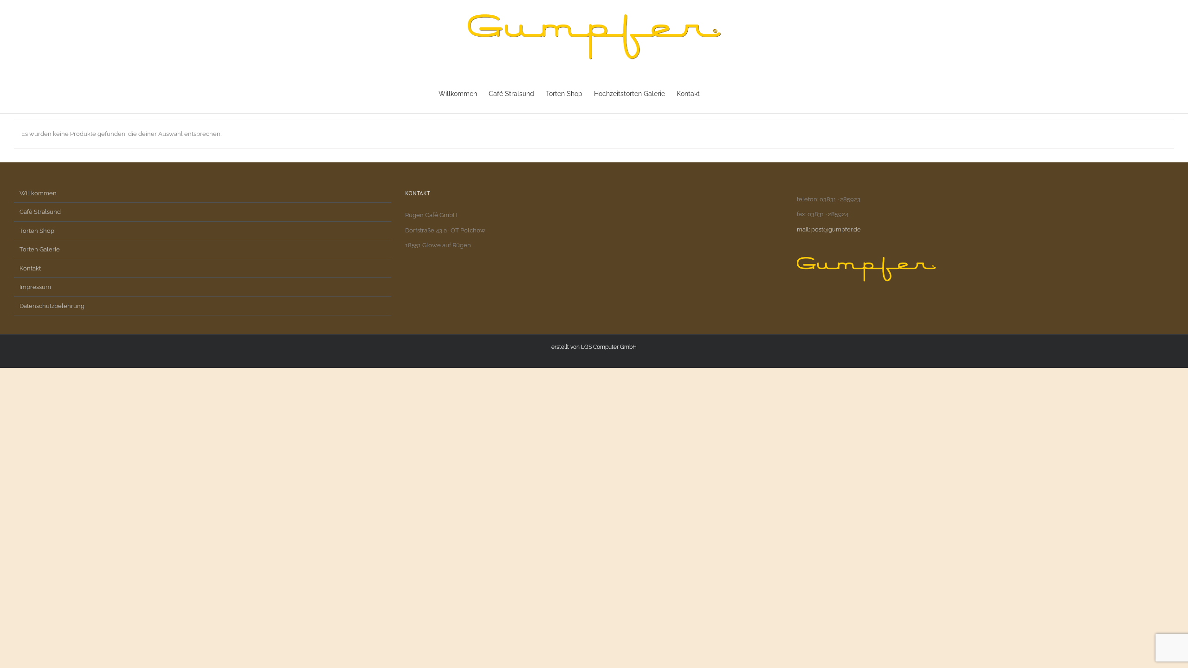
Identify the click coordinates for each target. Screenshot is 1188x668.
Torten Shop (36, 230)
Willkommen (38, 193)
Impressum (35, 286)
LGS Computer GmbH (609, 347)
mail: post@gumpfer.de (829, 229)
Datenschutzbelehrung (51, 305)
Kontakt (30, 268)
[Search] (735, 93)
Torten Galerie (39, 249)
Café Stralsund (40, 211)
